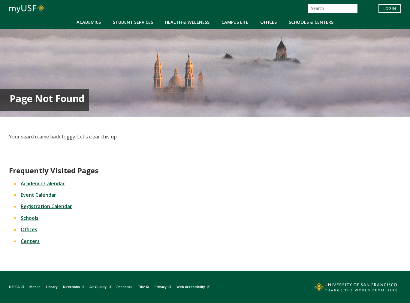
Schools (29, 218)
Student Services (133, 22)
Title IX (143, 286)
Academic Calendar (43, 183)
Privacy (161, 286)
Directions (71, 286)
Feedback (124, 286)
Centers (30, 241)
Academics (89, 22)
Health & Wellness (187, 22)
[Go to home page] (349, 288)
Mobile (35, 286)
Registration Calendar (46, 206)
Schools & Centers (311, 22)
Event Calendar (38, 195)
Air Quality (98, 286)
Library (52, 286)
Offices (268, 22)
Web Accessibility (190, 286)
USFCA (14, 286)
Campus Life (235, 22)
